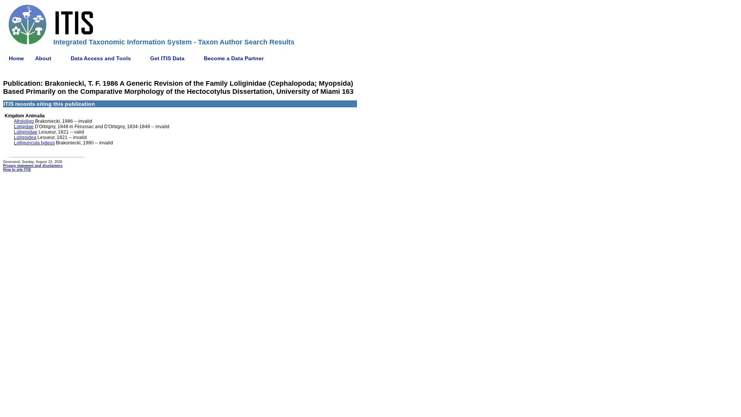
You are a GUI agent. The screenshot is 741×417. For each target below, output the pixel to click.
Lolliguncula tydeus (34, 143)
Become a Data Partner (234, 58)
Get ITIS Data (167, 58)
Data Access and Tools (101, 58)
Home (16, 58)
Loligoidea (25, 137)
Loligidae (24, 126)
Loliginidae (25, 132)
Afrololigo (24, 121)
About (43, 58)
